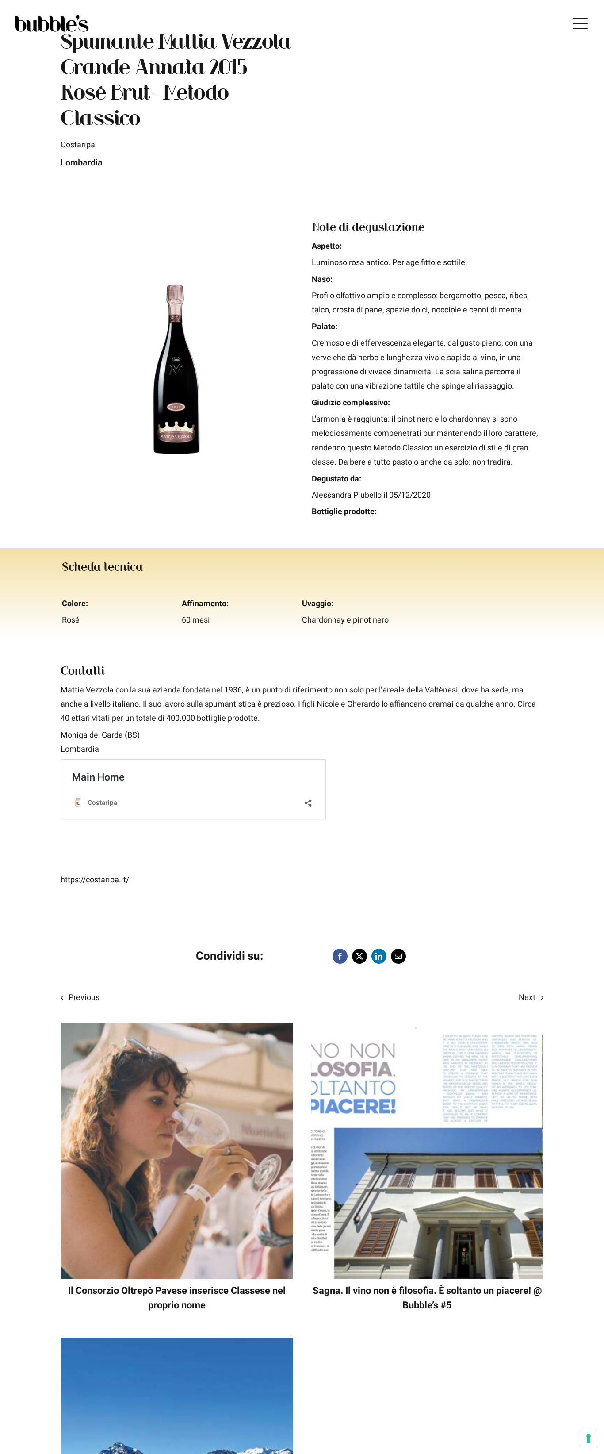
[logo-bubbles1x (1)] (51, 16)
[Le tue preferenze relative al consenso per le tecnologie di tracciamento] (588, 1438)
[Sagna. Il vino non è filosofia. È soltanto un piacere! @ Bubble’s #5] (427, 1030)
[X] (359, 956)
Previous (84, 998)
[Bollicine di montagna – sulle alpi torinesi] (177, 1344)
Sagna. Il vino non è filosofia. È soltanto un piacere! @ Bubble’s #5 (427, 1298)
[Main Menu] (580, 23)
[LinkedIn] (379, 956)
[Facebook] (340, 956)
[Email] (398, 956)
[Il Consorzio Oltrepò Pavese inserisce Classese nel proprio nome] (177, 1030)
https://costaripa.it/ (95, 880)
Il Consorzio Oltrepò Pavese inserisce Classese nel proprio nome (177, 1298)
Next (527, 998)
